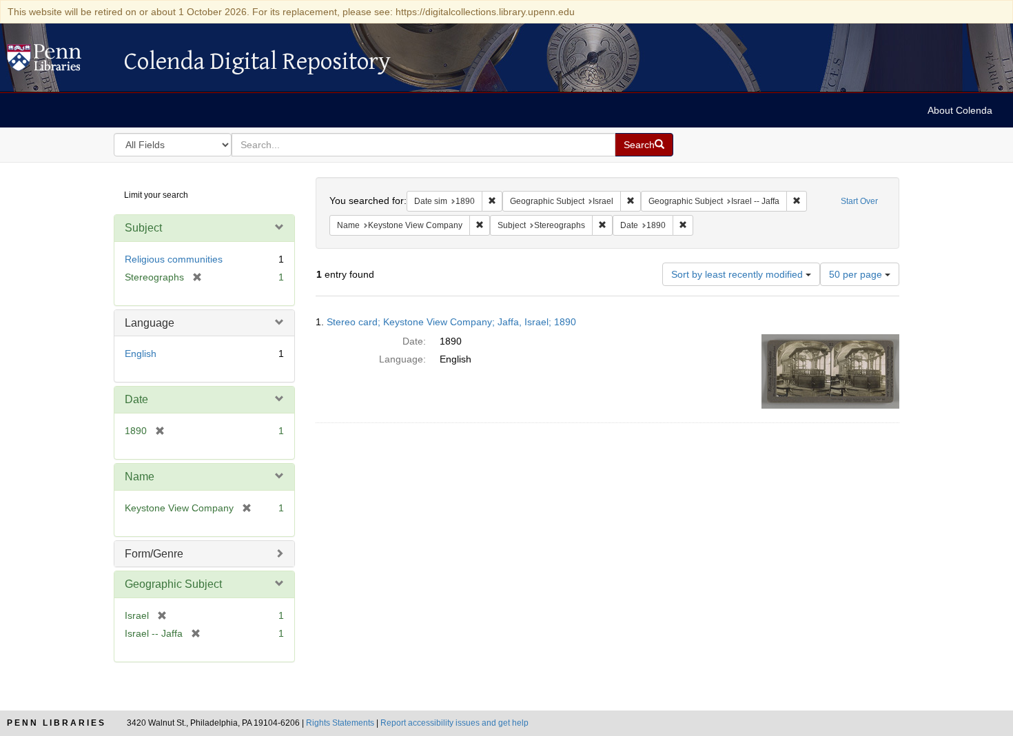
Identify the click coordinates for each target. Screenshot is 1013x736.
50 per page (857, 274)
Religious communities (174, 259)
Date (136, 399)
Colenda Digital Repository (58, 61)
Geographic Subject (173, 584)
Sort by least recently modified (738, 274)
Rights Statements (340, 723)
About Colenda (960, 110)
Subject (143, 228)
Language (149, 323)
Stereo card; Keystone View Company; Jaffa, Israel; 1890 (451, 321)
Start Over (859, 201)
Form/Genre (154, 554)
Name (139, 476)
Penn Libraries (56, 723)
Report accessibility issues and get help (454, 723)
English (140, 353)
